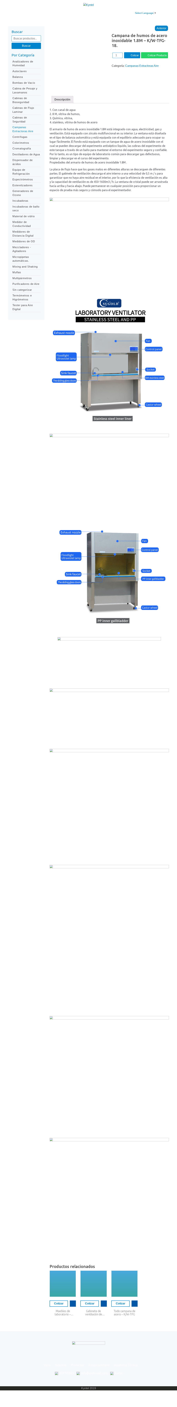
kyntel (118, 1373)
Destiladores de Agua (26, 154)
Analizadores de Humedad (22, 63)
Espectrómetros (22, 179)
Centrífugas (19, 136)
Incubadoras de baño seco (25, 208)
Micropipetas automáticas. (20, 258)
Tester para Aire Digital (22, 307)
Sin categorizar (22, 289)
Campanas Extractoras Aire (22, 129)
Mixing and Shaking (25, 266)
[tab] (62, 99)
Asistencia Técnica (113, 13)
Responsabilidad (84, 13)
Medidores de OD (23, 241)
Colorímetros (20, 142)
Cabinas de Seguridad (19, 119)
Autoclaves (19, 71)
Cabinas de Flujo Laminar (23, 109)
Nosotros (43, 13)
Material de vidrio (23, 216)
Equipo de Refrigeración (21, 171)
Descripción (62, 99)
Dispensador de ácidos (22, 162)
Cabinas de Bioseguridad (20, 100)
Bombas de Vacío (23, 82)
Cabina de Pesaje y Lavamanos (25, 90)
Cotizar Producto (157, 55)
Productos (62, 13)
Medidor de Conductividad (21, 223)
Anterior (161, 28)
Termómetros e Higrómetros (22, 297)
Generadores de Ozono (22, 193)
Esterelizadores (22, 185)
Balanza (17, 76)
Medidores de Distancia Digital (23, 233)
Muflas (16, 272)
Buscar (26, 45)
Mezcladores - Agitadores (21, 249)
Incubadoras (20, 200)
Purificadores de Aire (25, 283)
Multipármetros (22, 278)
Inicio (29, 13)
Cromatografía (21, 148)
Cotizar (135, 55)
